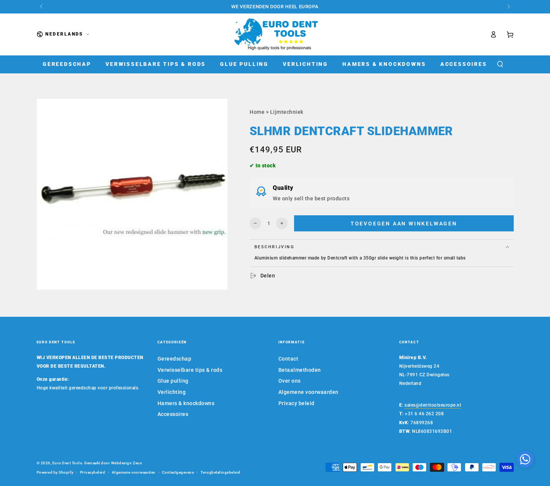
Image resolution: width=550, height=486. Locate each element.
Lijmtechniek (286, 112)
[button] (500, 64)
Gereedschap (175, 359)
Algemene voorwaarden (308, 392)
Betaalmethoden (299, 370)
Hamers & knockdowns (186, 403)
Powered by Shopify (55, 472)
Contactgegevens (178, 472)
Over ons (289, 381)
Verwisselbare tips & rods (190, 370)
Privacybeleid (93, 472)
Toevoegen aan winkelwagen (404, 224)
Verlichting (172, 392)
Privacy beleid (296, 403)
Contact (288, 359)
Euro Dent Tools (67, 463)
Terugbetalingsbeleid (221, 472)
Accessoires (173, 414)
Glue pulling (173, 381)
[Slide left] (42, 6)
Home (257, 112)
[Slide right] (508, 6)
